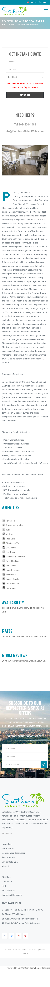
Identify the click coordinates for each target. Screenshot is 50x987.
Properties (12, 24)
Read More (7, 833)
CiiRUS (25, 953)
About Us (6, 866)
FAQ (4, 886)
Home (4, 24)
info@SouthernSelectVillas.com (25, 131)
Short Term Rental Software (37, 968)
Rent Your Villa (8, 857)
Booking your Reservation (13, 853)
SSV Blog (6, 877)
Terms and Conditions (12, 895)
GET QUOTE (25, 95)
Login (43, 2)
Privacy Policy (8, 890)
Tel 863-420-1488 (25, 124)
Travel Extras (8, 848)
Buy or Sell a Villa (10, 862)
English (33, 2)
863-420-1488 (18, 914)
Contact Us (7, 881)
